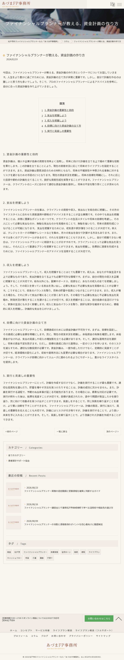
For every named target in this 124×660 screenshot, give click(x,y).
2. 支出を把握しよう (56, 115)
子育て (50, 558)
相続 (76, 552)
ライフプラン (94, 552)
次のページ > (112, 431)
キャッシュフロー (14, 558)
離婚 (42, 558)
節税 (83, 552)
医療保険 (54, 552)
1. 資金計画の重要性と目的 (59, 110)
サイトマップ (103, 635)
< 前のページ (11, 431)
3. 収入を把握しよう (56, 120)
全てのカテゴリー (16, 455)
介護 (34, 558)
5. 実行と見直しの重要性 (58, 131)
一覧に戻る (62, 431)
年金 (27, 558)
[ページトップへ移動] (119, 618)
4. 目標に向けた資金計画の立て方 (63, 125)
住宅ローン (66, 552)
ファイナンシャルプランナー (35, 552)
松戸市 (17, 552)
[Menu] (119, 4)
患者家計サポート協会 (18, 460)
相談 (9, 552)
